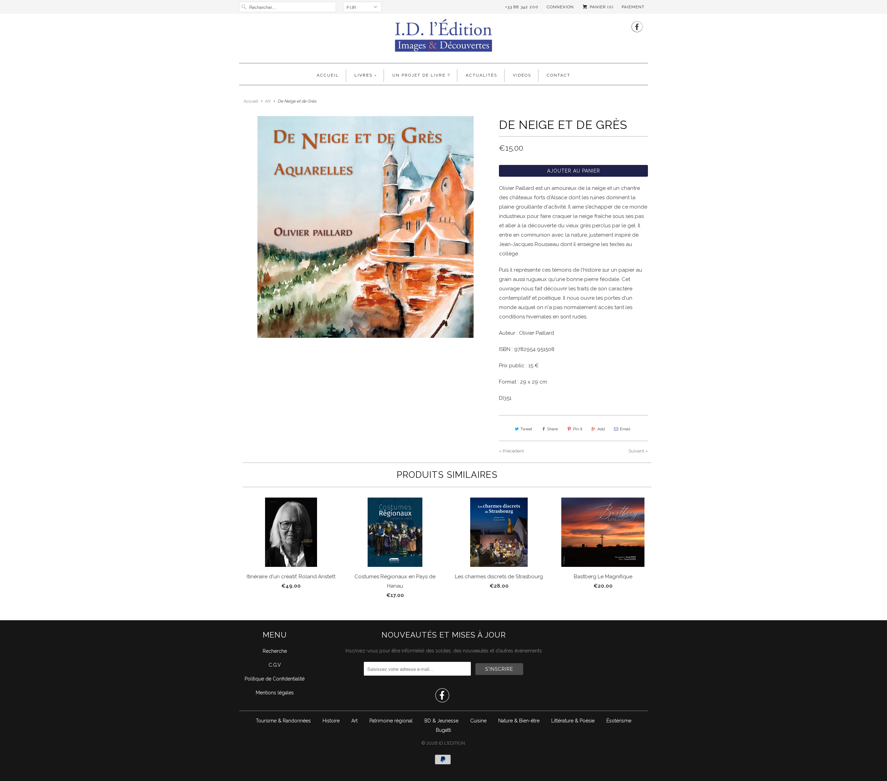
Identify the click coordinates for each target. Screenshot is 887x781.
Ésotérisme (618, 720)
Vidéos (522, 75)
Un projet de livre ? (421, 75)
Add (601, 429)
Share (552, 429)
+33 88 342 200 (521, 7)
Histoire (331, 720)
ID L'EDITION (452, 743)
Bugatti (443, 730)
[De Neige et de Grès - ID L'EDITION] (365, 227)
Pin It (577, 429)
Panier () (600, 7)
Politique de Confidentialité (275, 679)
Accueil (328, 75)
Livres (363, 75)
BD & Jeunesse (441, 720)
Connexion (560, 7)
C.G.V (275, 665)
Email (625, 429)
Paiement (633, 7)
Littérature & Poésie (573, 720)
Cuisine (478, 720)
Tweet (526, 429)
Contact (558, 75)
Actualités (481, 75)
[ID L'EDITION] (443, 37)
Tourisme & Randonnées (283, 720)
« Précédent (511, 451)
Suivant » (638, 451)
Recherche (275, 651)
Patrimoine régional (391, 720)
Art (354, 720)
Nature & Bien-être (518, 720)
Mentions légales (275, 692)
